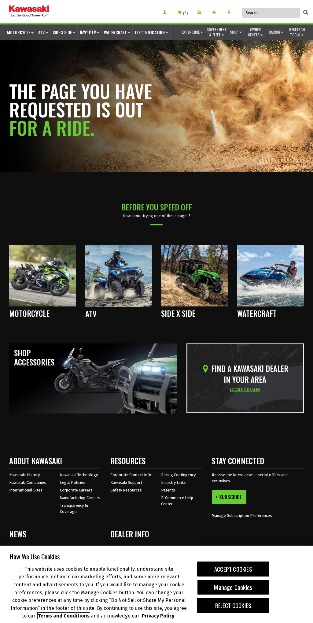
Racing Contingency (178, 475)
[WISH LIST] (201, 12)
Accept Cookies (233, 569)
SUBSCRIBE (230, 497)
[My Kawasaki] (166, 12)
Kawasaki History (24, 475)
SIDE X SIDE (63, 32)
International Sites (25, 490)
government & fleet (217, 32)
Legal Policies (72, 482)
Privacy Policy (158, 616)
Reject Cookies (233, 605)
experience (191, 32)
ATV (42, 32)
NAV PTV (88, 32)
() (185, 13)
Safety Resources (126, 490)
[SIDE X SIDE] (194, 275)
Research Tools (297, 32)
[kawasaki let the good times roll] (29, 11)
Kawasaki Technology (79, 475)
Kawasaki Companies (27, 482)
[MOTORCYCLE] (42, 275)
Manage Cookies (233, 587)
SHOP (234, 32)
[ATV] (118, 275)
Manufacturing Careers (80, 497)
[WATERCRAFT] (270, 275)
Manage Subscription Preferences (242, 515)
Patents (168, 490)
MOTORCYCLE (19, 32)
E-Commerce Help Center (177, 500)
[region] (156, 584)
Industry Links (173, 482)
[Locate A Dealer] (231, 12)
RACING (275, 32)
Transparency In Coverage (74, 508)
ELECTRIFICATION (150, 32)
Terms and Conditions (64, 616)
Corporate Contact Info (130, 475)
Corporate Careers (76, 490)
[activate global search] (305, 12)
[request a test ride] (216, 12)
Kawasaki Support (126, 482)
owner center (254, 32)
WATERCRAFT (116, 32)
